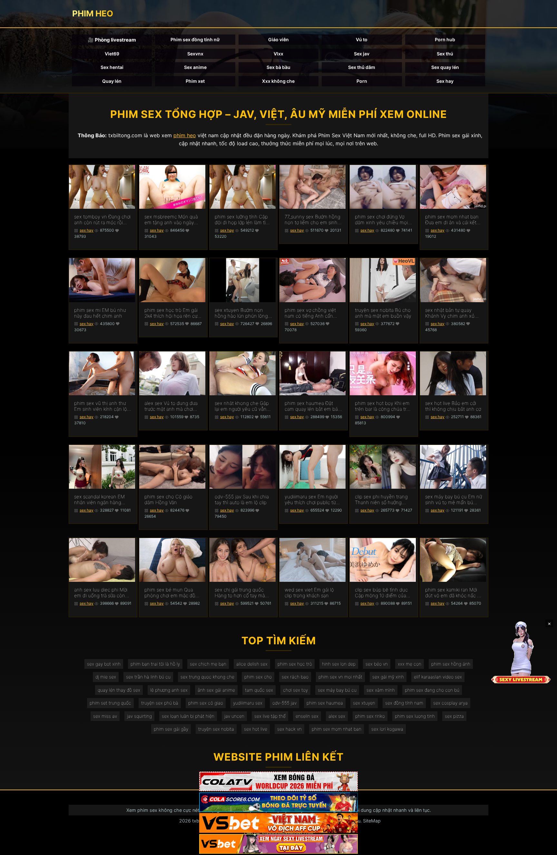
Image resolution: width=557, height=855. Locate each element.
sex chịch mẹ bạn (208, 664)
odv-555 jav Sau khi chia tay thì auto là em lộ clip (242, 499)
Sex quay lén (445, 67)
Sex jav (361, 53)
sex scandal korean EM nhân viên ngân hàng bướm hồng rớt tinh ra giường (99, 499)
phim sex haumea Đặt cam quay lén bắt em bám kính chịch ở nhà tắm (313, 406)
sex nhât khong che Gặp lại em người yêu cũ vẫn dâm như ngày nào (242, 406)
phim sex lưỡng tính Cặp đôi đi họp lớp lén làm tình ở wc (243, 220)
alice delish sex (252, 664)
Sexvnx (195, 53)
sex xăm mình (380, 690)
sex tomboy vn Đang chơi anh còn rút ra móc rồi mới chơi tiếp (102, 220)
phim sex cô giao (205, 703)
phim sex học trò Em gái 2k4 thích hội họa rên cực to (172, 313)
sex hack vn (289, 729)
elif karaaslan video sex (438, 676)
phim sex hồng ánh (450, 664)
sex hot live (255, 729)
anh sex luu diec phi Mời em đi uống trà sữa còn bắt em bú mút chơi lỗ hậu (100, 593)
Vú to (361, 39)
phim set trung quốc (110, 703)
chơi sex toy (295, 690)
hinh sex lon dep (339, 664)
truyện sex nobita (216, 729)
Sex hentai (112, 67)
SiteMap (372, 820)
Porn (362, 81)
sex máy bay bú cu (337, 690)
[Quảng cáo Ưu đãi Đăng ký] (278, 802)
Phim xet (195, 81)
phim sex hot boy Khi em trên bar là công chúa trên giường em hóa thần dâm (383, 406)
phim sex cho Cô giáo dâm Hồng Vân (168, 499)
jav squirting (139, 716)
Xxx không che (278, 81)
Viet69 (112, 53)
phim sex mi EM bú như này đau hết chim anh (100, 313)
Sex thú (445, 53)
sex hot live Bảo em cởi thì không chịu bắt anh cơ (453, 406)
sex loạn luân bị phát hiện (188, 716)
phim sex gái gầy (171, 729)
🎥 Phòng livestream (112, 40)
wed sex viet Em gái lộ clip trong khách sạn (309, 593)
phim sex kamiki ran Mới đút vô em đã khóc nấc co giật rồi (454, 593)
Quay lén (112, 81)
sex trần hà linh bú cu (148, 676)
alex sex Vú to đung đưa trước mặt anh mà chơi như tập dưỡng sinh (171, 406)
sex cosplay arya (450, 703)
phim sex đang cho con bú (432, 690)
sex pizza (454, 716)
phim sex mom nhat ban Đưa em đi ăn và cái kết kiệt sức (452, 220)
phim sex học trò (295, 664)
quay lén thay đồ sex (119, 690)
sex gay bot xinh (104, 664)
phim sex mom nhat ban (336, 729)
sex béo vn (377, 664)
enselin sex (307, 716)
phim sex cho (258, 676)
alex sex (336, 716)
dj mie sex (105, 676)
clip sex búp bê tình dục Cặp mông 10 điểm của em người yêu (381, 593)
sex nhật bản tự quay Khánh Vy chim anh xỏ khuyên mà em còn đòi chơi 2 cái (450, 313)
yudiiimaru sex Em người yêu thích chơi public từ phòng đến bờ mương (311, 499)
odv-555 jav (284, 703)
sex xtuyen (364, 703)
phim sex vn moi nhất (340, 676)
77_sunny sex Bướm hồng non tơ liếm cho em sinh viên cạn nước (312, 220)
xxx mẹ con (409, 664)
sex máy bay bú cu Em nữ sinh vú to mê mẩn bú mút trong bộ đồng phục (453, 499)
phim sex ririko (370, 716)
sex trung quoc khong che (207, 676)
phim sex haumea (325, 703)
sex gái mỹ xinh (388, 676)
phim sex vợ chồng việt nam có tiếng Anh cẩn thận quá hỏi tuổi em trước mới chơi (310, 313)
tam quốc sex (259, 690)
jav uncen (234, 716)
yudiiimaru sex (247, 703)
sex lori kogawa (387, 729)
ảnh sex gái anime (216, 690)
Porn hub (445, 39)
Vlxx (278, 53)
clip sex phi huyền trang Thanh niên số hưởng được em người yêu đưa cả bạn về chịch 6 (381, 499)
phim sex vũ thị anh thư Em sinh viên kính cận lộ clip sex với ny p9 (100, 406)
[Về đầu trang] (543, 847)
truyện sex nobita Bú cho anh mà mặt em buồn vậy (383, 313)
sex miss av (105, 716)
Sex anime (195, 67)
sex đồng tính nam (404, 703)
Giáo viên (278, 39)
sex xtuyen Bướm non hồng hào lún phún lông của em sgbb (241, 313)
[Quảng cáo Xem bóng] (278, 781)
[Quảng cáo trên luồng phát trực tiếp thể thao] (278, 844)
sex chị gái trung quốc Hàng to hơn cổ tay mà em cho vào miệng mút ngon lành (240, 593)
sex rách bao (295, 676)
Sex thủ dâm (361, 67)
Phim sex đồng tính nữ (195, 39)
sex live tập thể (270, 716)
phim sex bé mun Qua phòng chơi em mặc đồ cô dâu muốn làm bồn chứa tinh (169, 593)
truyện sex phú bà (159, 703)
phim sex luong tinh (415, 716)
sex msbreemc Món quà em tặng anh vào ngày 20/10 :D (171, 220)
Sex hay (445, 81)
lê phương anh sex (169, 690)
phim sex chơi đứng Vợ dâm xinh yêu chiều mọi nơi (381, 220)
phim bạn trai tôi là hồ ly (155, 664)
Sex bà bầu (278, 67)
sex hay (86, 230)
